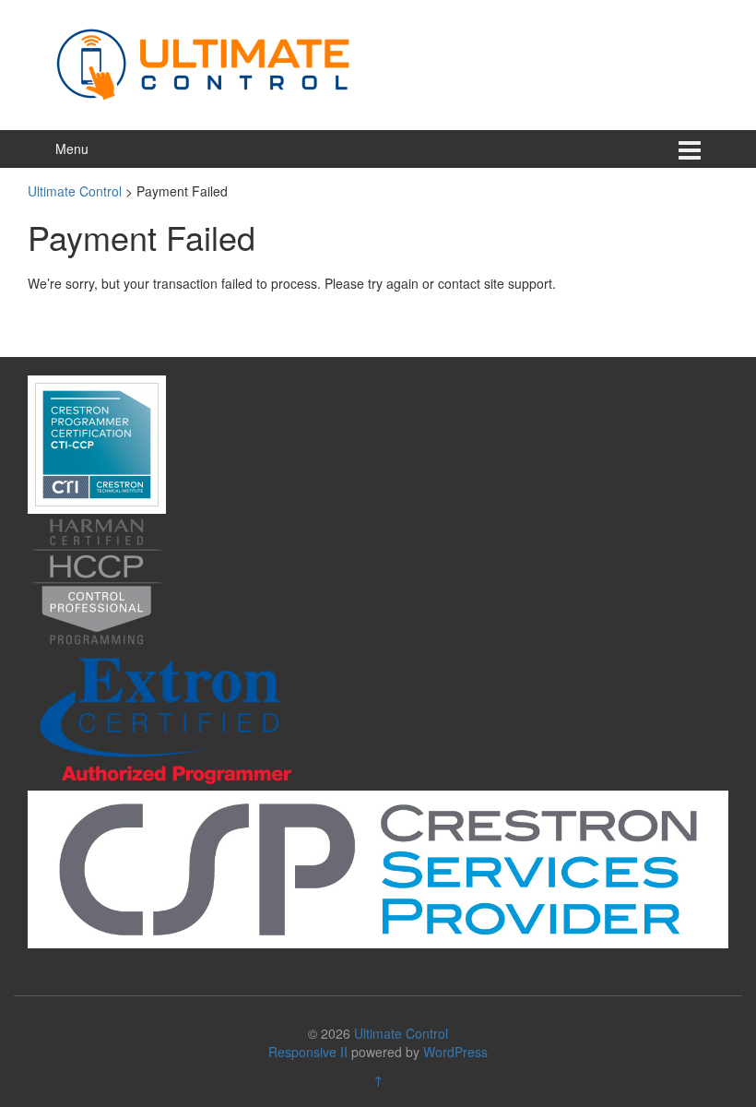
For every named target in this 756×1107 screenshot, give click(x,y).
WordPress (455, 1051)
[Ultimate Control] (203, 63)
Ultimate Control (401, 1033)
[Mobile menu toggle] (689, 149)
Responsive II (308, 1051)
